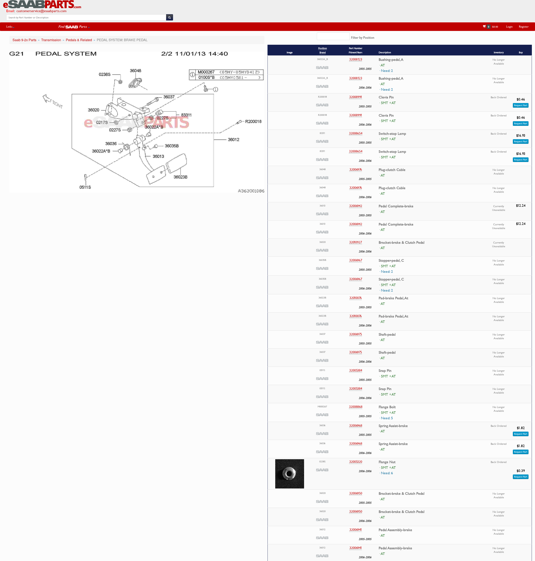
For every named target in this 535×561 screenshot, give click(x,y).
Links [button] (9, 26)
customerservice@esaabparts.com (41, 10)
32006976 (355, 169)
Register (524, 26)
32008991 (355, 96)
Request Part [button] (520, 105)
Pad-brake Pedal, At (393, 298)
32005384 (355, 370)
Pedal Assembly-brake (395, 530)
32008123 (355, 59)
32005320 (355, 461)
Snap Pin (385, 370)
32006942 (355, 205)
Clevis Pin (386, 97)
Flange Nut (387, 462)
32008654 (355, 133)
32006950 (355, 493)
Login (509, 26)
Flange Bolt (387, 407)
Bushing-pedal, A (391, 59)
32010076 (355, 297)
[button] (74, 26)
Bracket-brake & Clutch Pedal (401, 242)
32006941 (355, 529)
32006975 (355, 334)
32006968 (355, 425)
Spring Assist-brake (393, 425)
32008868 (355, 406)
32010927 (355, 242)
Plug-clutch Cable (392, 169)
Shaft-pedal (387, 334)
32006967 (355, 260)
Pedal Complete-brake (396, 206)
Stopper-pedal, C (391, 260)
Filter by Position (362, 37)
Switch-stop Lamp (392, 133)
